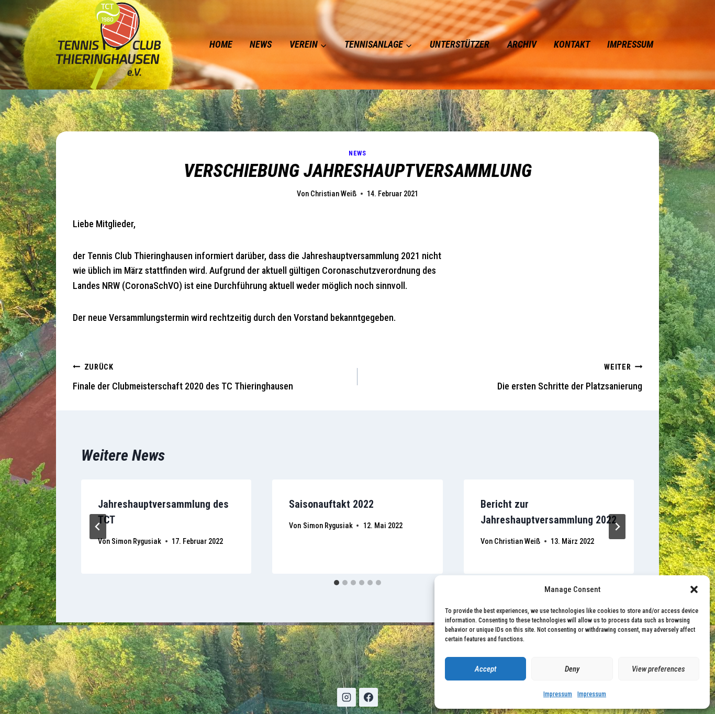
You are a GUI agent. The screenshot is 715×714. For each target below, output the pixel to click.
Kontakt (572, 44)
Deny (572, 669)
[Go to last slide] (98, 526)
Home (220, 44)
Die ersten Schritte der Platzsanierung (569, 377)
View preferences (658, 669)
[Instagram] (346, 697)
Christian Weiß (333, 193)
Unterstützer (459, 44)
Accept (485, 669)
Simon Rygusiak (136, 541)
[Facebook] (368, 697)
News (261, 44)
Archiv (522, 44)
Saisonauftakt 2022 (331, 504)
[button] (694, 589)
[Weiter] (617, 526)
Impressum (557, 694)
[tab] (336, 582)
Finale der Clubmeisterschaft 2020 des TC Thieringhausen (183, 377)
